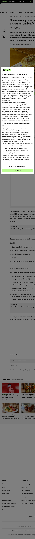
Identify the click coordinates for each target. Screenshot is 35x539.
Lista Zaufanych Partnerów (13, 161)
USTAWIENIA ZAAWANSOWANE (17, 166)
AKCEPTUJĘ (17, 170)
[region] (17, 120)
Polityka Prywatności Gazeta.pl (10, 123)
